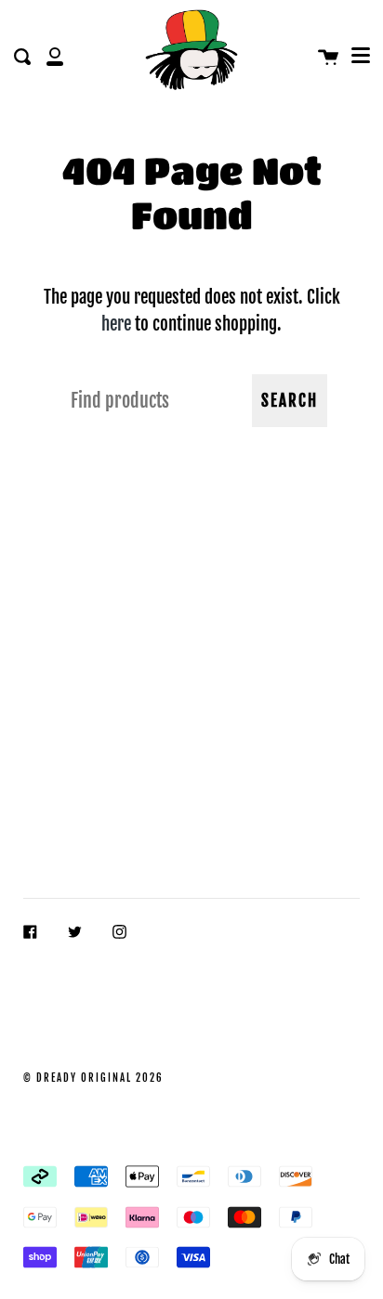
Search (289, 400)
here (116, 323)
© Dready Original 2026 (93, 1078)
